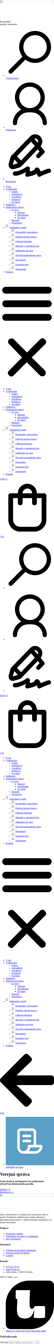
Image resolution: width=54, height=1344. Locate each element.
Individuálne (23, 215)
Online (15, 191)
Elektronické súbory (15, 207)
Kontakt (9, 272)
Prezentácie (17, 223)
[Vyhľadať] (38, 1342)
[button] (27, 330)
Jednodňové (17, 194)
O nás (8, 186)
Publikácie (10, 204)
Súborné (21, 212)
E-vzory (15, 210)
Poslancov (16, 199)
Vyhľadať (4, 1342)
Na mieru (16, 202)
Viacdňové (16, 197)
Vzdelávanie (11, 189)
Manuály (16, 220)
